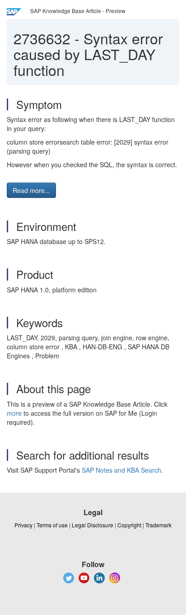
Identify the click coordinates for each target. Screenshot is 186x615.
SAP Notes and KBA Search (121, 469)
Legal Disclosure (92, 525)
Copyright (129, 525)
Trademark (158, 525)
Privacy (23, 525)
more (14, 413)
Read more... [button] (31, 190)
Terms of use (52, 525)
